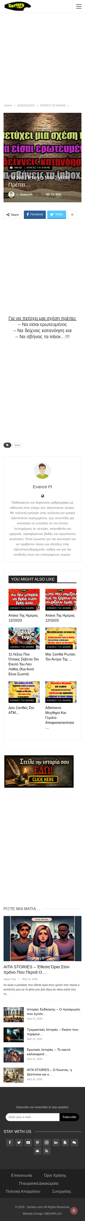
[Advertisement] (42, 58)
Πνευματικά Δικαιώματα (38, 1183)
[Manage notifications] (74, 1210)
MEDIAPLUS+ (53, 1213)
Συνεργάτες (61, 1191)
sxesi (17, 445)
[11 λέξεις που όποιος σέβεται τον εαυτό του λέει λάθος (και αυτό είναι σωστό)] (24, 638)
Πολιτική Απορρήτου (23, 1191)
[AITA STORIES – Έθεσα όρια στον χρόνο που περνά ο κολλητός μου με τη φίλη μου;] (42, 938)
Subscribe (69, 1117)
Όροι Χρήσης (55, 1175)
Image (17, 167)
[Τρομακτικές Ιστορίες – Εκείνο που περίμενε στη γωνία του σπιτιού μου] (14, 1034)
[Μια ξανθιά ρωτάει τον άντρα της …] (60, 638)
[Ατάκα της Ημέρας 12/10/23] (60, 599)
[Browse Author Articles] (42, 470)
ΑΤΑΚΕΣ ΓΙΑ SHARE (38, 167)
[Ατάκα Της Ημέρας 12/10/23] (24, 599)
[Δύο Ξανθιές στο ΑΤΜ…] (24, 692)
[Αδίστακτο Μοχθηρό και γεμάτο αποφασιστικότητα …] (60, 692)
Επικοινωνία (21, 1175)
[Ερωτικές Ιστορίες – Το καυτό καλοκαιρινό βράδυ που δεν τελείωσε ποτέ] (14, 1054)
